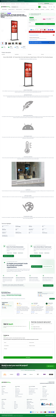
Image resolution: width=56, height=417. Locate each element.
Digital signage (17, 392)
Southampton (16, 404)
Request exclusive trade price (35, 31)
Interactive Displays (19, 9)
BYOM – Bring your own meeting (33, 388)
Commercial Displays (11, 9)
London (3, 401)
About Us (44, 388)
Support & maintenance (5, 392)
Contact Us (52, 9)
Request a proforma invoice (48, 31)
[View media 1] (2, 43)
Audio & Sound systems (18, 396)
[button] (42, 26)
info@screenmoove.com (38, 328)
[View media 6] (20, 43)
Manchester (3, 404)
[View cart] (54, 7)
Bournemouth (16, 405)
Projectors (37, 9)
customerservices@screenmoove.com (47, 383)
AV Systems (47, 9)
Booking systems (17, 391)
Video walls (16, 395)
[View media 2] (6, 43)
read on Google (10, 305)
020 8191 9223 (38, 326)
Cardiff (15, 401)
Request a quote (52, 298)
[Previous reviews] (15, 308)
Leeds (2, 405)
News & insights (45, 391)
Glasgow (15, 408)
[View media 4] (13, 43)
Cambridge (3, 408)
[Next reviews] (53, 308)
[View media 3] (9, 43)
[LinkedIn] (8, 412)
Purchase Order (45, 395)
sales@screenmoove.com (30, 405)
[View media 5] (16, 43)
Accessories (42, 9)
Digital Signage (4, 9)
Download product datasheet (41, 35)
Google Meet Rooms (31, 391)
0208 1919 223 (9, 1)
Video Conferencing (26, 9)
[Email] (2, 412)
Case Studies (44, 392)
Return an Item (44, 396)
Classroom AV (17, 388)
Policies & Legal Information (49, 415)
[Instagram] (6, 412)
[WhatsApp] (10, 412)
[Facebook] (4, 412)
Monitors (32, 9)
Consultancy (3, 388)
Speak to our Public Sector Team (33, 39)
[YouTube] (12, 412)
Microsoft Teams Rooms (32, 392)
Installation (3, 391)
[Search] (39, 7)
